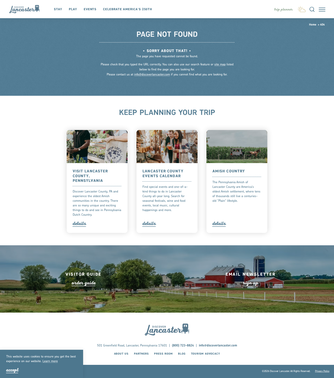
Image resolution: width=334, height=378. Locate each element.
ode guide (83, 283)
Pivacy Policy (322, 371)
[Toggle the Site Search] (311, 9)
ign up (250, 283)
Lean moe (50, 361)
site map (220, 64)
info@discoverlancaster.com (152, 74)
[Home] (26, 9)
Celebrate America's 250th (127, 9)
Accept (12, 370)
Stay (58, 9)
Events (90, 9)
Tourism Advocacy (205, 353)
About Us (121, 353)
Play (73, 9)
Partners (141, 353)
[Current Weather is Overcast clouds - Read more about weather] (302, 8)
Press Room (163, 353)
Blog (181, 353)
